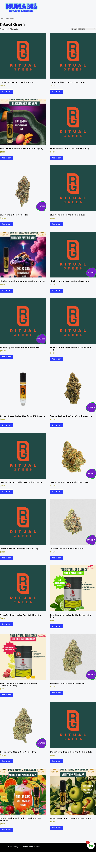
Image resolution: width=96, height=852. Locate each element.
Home (2, 19)
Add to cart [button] (6, 92)
